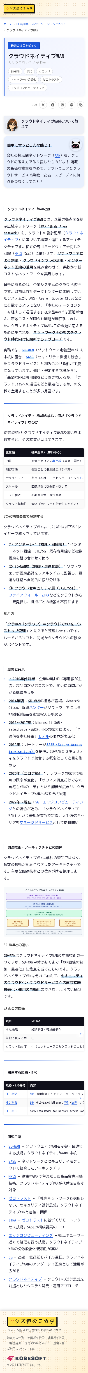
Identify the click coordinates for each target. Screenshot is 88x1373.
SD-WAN (28, 350)
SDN (32, 1094)
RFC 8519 (11, 1111)
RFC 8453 (11, 1094)
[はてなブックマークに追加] (62, 105)
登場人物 (59, 1343)
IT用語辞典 (14, 1343)
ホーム (8, 24)
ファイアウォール (23, 595)
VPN (66, 1102)
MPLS (18, 253)
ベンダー (36, 707)
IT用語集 (22, 24)
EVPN (74, 1102)
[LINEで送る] (71, 105)
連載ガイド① (36, 1337)
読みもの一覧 (15, 1337)
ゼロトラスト (20, 1198)
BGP (32, 1102)
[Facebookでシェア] (52, 105)
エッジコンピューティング (31, 1235)
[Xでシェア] (43, 105)
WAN (57, 155)
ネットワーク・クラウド (48, 24)
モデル (43, 736)
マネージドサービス (36, 822)
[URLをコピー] (80, 104)
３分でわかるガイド (37, 1343)
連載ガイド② (56, 1337)
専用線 (56, 461)
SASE (30, 357)
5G (37, 802)
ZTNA (45, 595)
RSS (32, 1348)
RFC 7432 (11, 1102)
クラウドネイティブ (25, 1279)
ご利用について (17, 1348)
